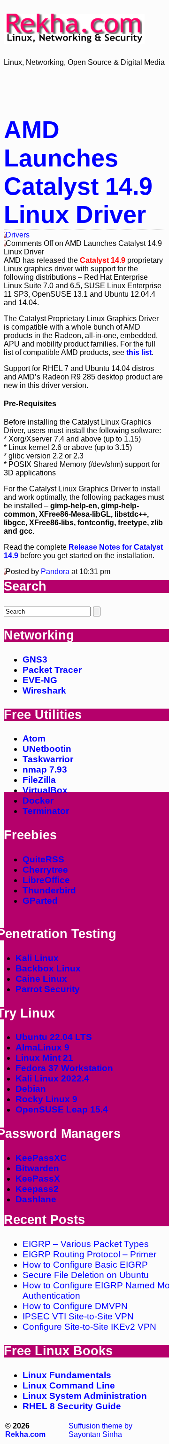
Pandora (55, 572)
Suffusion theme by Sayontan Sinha (100, 1430)
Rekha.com (25, 1434)
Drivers (18, 235)
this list (139, 352)
